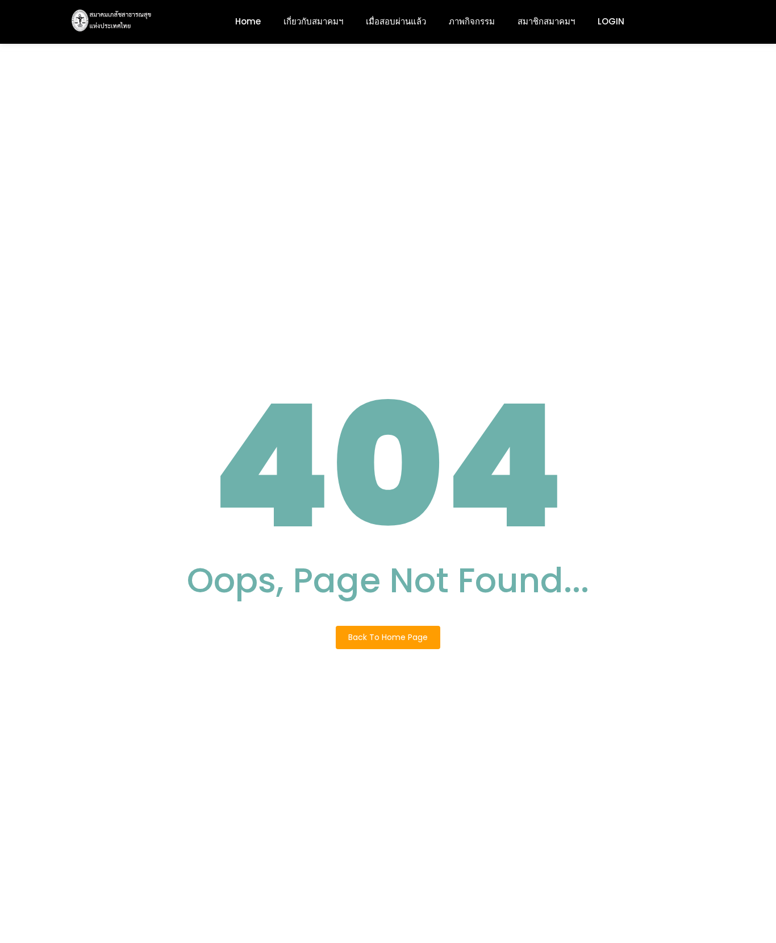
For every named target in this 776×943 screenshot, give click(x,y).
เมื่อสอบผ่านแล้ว (396, 21)
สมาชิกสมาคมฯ (546, 21)
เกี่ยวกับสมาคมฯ (313, 21)
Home (248, 21)
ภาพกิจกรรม (472, 21)
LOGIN (611, 21)
